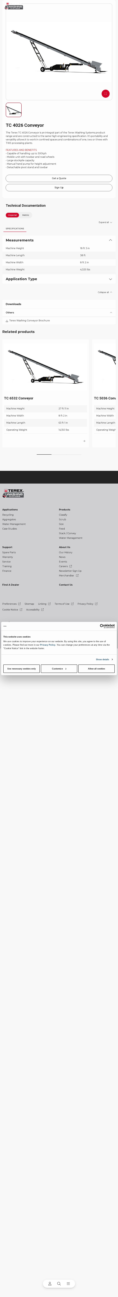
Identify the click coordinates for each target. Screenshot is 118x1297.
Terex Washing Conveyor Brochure (29, 320)
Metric (25, 215)
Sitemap (29, 604)
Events (63, 561)
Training (7, 566)
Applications (10, 509)
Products (64, 509)
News (62, 557)
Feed (62, 528)
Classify (63, 514)
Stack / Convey (67, 533)
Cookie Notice (10, 609)
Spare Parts (9, 552)
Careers (63, 566)
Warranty (7, 557)
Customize (57, 668)
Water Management (14, 524)
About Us (64, 547)
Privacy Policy (47, 644)
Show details (102, 659)
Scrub (62, 519)
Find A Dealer (10, 584)
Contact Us (66, 584)
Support (7, 547)
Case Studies (9, 528)
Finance (6, 571)
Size (61, 524)
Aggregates (9, 519)
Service (6, 561)
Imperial (12, 215)
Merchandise (67, 575)
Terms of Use (62, 604)
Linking (42, 604)
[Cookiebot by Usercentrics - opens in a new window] (102, 626)
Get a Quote (59, 178)
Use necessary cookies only (21, 668)
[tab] (14, 228)
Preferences (9, 604)
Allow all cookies (96, 668)
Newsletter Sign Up (70, 571)
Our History (65, 552)
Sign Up (59, 187)
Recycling (8, 514)
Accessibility (33, 609)
